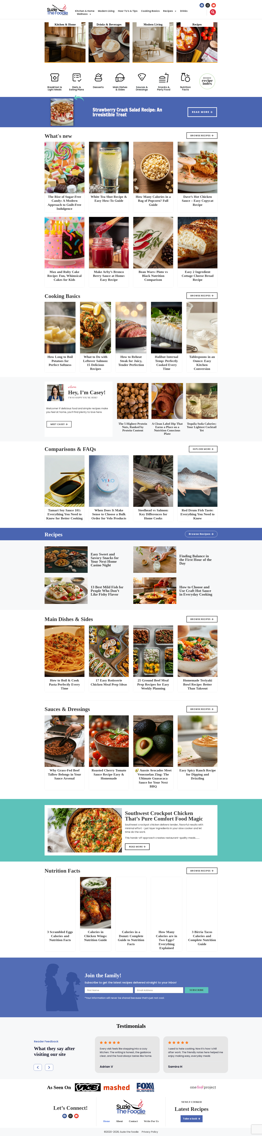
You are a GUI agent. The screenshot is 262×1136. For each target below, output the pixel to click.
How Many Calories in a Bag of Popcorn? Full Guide (153, 201)
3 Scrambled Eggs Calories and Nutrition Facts (60, 936)
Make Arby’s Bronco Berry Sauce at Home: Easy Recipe (109, 276)
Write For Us (151, 1121)
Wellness (82, 14)
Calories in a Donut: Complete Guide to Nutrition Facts (131, 938)
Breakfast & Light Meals (54, 88)
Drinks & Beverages (109, 24)
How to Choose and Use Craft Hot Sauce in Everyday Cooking (195, 590)
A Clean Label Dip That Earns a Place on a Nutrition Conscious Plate (167, 428)
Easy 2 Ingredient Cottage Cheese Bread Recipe (197, 276)
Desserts (98, 87)
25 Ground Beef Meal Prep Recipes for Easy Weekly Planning (153, 684)
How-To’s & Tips (128, 11)
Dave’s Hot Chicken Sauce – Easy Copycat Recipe (197, 201)
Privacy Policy (150, 1131)
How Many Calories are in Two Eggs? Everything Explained (166, 940)
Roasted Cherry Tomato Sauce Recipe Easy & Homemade (109, 774)
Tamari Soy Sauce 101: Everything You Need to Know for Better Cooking (64, 514)
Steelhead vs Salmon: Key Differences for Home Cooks (153, 514)
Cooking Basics (150, 11)
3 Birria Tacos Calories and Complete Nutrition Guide (202, 938)
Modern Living (106, 11)
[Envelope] (213, 5)
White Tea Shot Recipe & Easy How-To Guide (109, 199)
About (119, 1121)
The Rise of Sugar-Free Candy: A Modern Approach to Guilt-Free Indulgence (64, 203)
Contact (133, 1121)
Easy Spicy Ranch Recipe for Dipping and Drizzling (197, 774)
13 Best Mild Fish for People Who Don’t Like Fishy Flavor (107, 590)
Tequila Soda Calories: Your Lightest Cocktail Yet (202, 427)
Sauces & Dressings (142, 88)
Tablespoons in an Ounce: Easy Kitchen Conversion (202, 363)
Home (106, 1121)
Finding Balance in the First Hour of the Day (195, 559)
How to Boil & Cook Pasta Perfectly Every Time (64, 684)
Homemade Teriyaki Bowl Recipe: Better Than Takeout (197, 684)
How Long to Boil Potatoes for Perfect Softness (60, 361)
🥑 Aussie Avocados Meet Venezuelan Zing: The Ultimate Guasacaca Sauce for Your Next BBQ (153, 778)
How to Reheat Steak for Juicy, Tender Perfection (131, 361)
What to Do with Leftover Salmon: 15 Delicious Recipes (95, 363)
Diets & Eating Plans (76, 88)
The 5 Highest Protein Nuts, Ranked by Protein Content (132, 427)
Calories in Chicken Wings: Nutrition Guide (95, 936)
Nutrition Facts (185, 88)
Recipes (168, 11)
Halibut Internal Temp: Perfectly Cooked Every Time (166, 363)
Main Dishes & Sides (120, 88)
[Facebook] (202, 5)
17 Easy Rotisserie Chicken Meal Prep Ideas (109, 682)
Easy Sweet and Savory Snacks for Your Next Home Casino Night (105, 559)
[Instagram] (207, 5)
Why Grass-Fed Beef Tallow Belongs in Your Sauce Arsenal (64, 774)
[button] (38, 1067)
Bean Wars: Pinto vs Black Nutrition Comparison (153, 276)
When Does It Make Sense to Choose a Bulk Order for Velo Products (108, 514)
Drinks (184, 11)
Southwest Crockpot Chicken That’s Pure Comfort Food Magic (164, 816)
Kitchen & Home (84, 11)
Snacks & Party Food (163, 88)
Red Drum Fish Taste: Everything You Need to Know (197, 514)
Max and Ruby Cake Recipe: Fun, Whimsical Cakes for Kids (64, 276)
